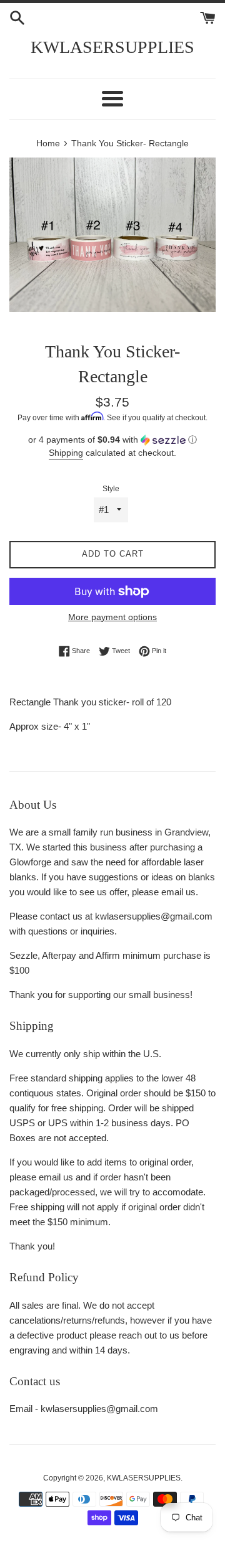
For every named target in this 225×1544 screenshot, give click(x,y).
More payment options (112, 617)
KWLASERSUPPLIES (112, 47)
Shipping (66, 453)
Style (110, 488)
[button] (112, 440)
